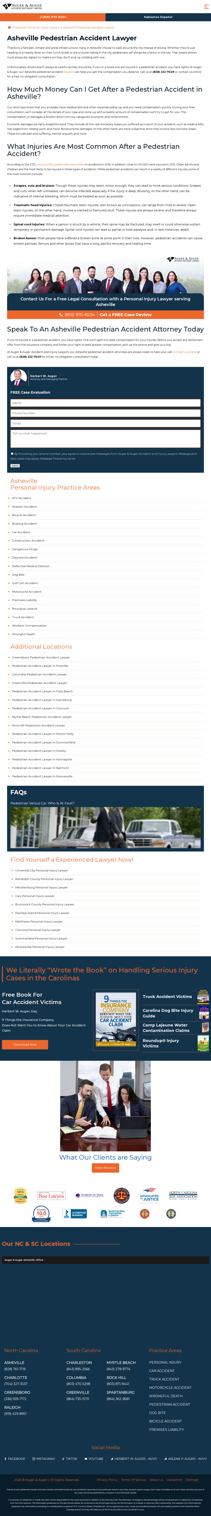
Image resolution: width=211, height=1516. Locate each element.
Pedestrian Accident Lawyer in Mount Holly (43, 734)
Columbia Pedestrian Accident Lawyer (39, 674)
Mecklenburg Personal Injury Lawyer (41, 887)
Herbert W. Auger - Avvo (136, 1459)
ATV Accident (21, 498)
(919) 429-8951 (15, 1414)
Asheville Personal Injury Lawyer (37, 27)
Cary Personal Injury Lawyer (35, 896)
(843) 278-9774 (118, 1369)
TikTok (71, 1459)
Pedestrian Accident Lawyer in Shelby (39, 750)
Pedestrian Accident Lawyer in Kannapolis (42, 759)
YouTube (96, 1459)
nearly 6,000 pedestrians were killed (61, 164)
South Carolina (83, 1350)
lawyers (69, 71)
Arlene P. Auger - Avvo (187, 1459)
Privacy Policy (107, 1480)
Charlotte (15, 1377)
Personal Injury (165, 1362)
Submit (15, 465)
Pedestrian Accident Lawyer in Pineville (40, 665)
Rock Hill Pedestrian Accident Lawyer (38, 725)
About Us (156, 1480)
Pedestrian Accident (169, 1404)
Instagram (45, 1459)
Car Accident (21, 532)
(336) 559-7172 (15, 1399)
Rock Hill (116, 1377)
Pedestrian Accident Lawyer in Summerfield (43, 742)
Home (9, 27)
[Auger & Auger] (22, 7)
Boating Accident (24, 523)
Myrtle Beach (121, 1362)
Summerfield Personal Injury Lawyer (41, 938)
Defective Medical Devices (30, 566)
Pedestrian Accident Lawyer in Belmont (40, 768)
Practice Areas (165, 1350)
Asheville (14, 1362)
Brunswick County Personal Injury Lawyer (44, 904)
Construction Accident (28, 540)
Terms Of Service (133, 1480)
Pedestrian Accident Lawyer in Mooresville (42, 776)
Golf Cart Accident (25, 583)
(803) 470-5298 (78, 1384)
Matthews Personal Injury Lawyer (39, 921)
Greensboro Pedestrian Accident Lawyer (41, 657)
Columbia (76, 1377)
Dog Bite (18, 574)
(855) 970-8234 (54, 17)
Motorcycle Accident (27, 591)
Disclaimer (174, 1480)
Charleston (79, 1362)
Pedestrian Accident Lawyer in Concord (40, 708)
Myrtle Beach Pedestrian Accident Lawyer (42, 717)
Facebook (16, 1459)
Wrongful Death (23, 634)
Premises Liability (24, 600)
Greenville (77, 1392)
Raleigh (12, 1407)
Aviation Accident (24, 506)
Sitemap (192, 1480)
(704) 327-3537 (16, 1384)
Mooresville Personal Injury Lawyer (40, 947)
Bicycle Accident (24, 515)
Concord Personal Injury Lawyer (38, 930)
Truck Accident (23, 617)
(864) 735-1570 (77, 1399)
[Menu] (206, 6)
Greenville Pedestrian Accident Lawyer (39, 683)
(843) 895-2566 (78, 1369)
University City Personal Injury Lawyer (41, 870)
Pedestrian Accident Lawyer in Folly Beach (42, 691)
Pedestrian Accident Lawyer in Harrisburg (42, 700)
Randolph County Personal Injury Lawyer (44, 879)
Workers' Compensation (29, 625)
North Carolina (21, 1350)
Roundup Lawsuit (24, 608)
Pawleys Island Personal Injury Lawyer (42, 913)
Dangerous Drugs (25, 549)
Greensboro (17, 1392)
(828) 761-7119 (15, 1369)
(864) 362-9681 (118, 1399)
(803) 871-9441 (118, 1384)
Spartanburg (121, 1392)
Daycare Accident (24, 557)
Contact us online (184, 352)
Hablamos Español (158, 17)
